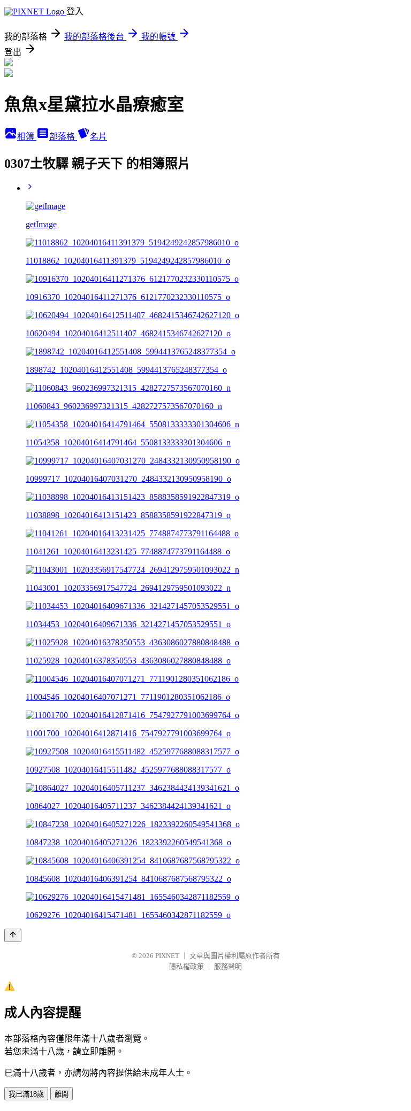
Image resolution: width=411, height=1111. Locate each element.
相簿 (26, 136)
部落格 (63, 136)
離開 (61, 1094)
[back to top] (12, 935)
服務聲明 (228, 966)
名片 (98, 136)
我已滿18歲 (26, 1094)
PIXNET (167, 956)
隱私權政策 (186, 966)
